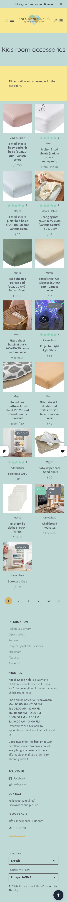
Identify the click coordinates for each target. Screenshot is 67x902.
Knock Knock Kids (30, 886)
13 (48, 600)
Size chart (15, 651)
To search (15, 663)
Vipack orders (17, 634)
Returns (13, 640)
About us (14, 657)
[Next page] (58, 600)
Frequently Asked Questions (26, 646)
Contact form (17, 835)
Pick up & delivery (20, 628)
